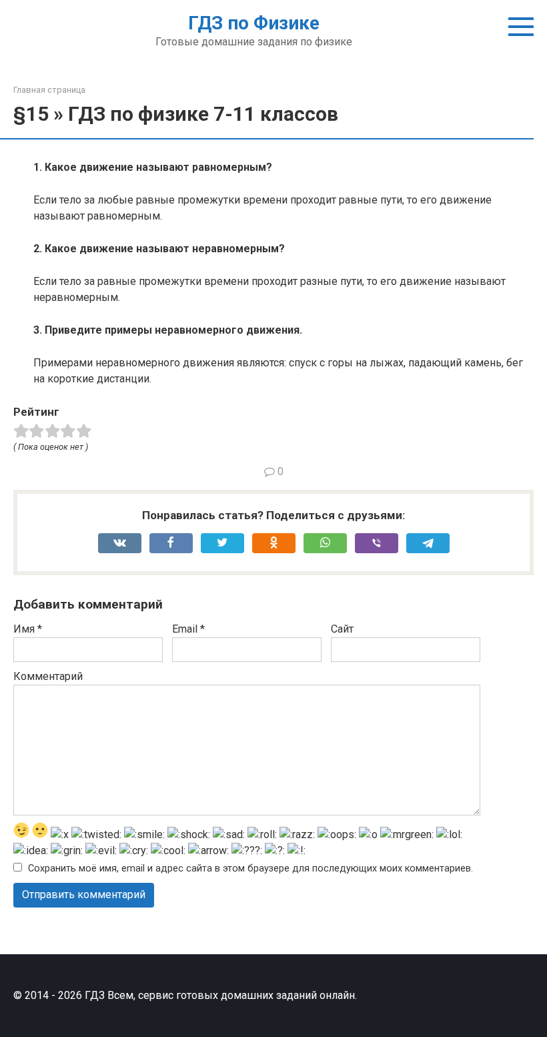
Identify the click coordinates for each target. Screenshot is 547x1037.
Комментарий (48, 676)
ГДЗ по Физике (254, 23)
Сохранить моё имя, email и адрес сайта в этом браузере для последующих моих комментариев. (250, 868)
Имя (27, 629)
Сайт (342, 629)
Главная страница (49, 90)
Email (188, 629)
